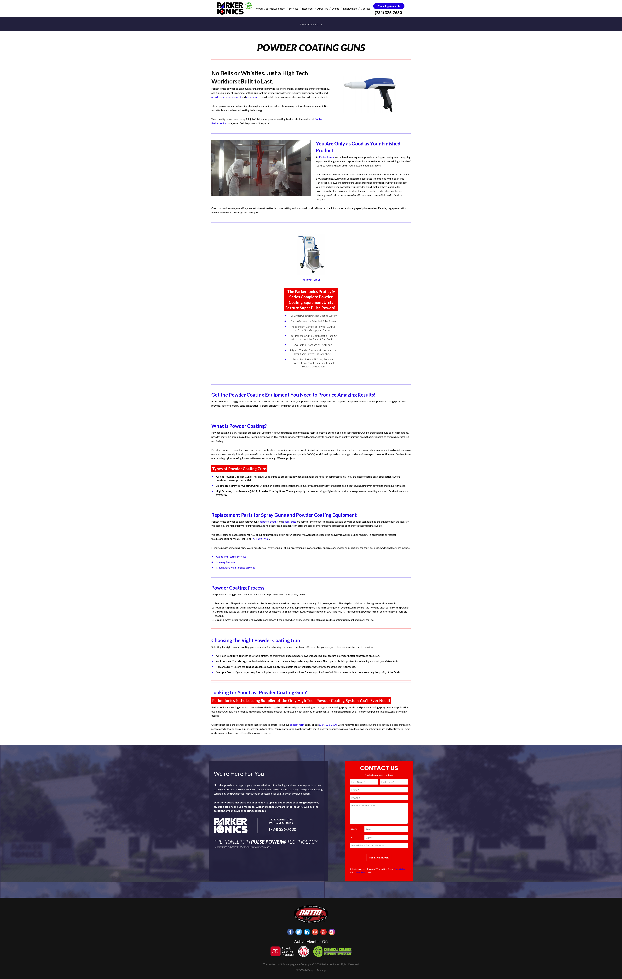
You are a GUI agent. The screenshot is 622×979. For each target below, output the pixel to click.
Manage (321, 970)
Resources (308, 8)
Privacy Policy (399, 869)
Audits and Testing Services (231, 556)
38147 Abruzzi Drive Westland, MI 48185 (281, 821)
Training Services (225, 562)
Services (293, 8)
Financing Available (388, 6)
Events (335, 8)
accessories (253, 96)
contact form (297, 724)
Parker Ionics (326, 157)
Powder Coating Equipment (270, 8)
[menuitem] (270, 8)
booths (274, 521)
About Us (322, 8)
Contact (365, 8)
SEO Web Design (305, 970)
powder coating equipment (226, 96)
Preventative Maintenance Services (235, 567)
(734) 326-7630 (388, 12)
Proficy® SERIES (310, 279)
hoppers (264, 521)
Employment (350, 8)
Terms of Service (360, 872)
